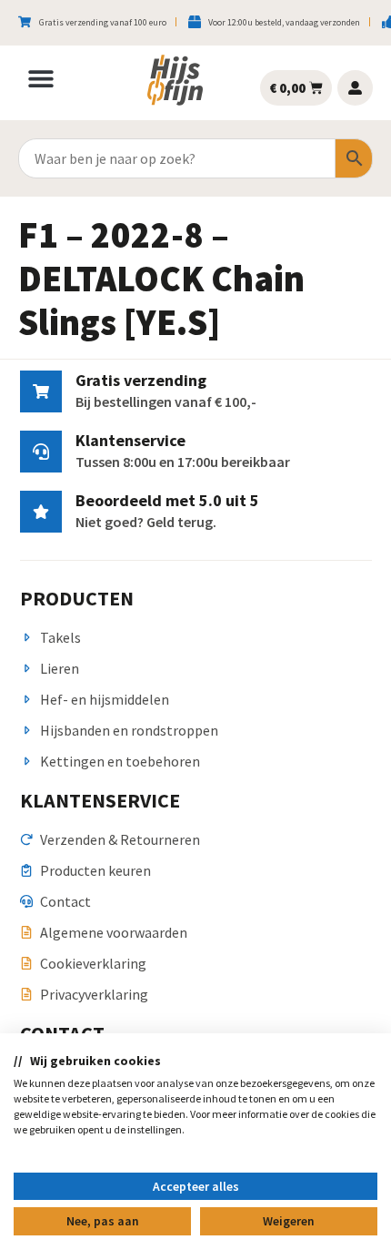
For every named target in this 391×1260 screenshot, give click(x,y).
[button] (41, 78)
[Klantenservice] (41, 451)
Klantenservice (130, 440)
